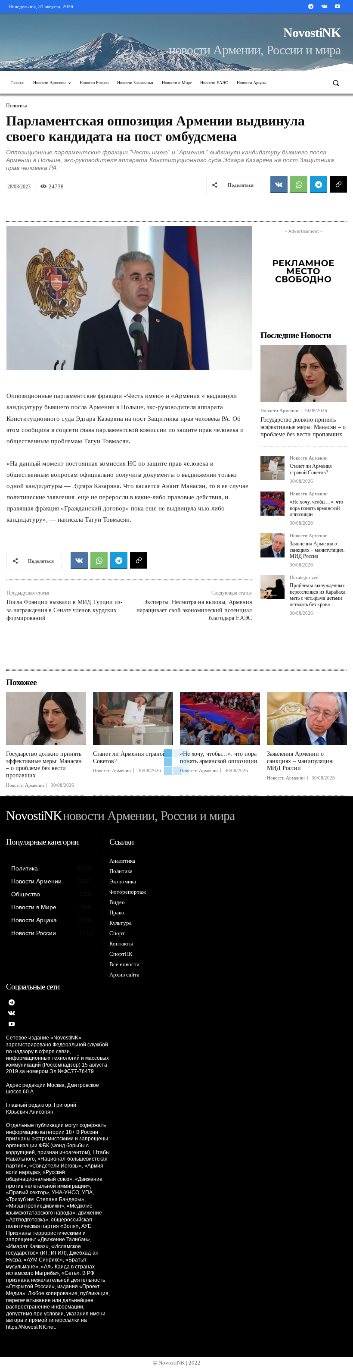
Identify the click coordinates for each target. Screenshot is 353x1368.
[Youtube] (337, 6)
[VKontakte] (324, 6)
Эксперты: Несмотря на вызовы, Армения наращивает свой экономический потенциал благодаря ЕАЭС (194, 610)
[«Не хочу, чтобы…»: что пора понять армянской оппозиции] (272, 503)
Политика (16, 105)
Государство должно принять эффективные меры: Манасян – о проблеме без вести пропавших (303, 427)
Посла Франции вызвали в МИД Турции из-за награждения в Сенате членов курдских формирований (64, 610)
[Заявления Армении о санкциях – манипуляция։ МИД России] (272, 545)
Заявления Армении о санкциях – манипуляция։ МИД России (317, 550)
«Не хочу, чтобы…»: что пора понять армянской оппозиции (316, 508)
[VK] (279, 184)
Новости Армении (279, 410)
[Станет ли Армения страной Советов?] (272, 468)
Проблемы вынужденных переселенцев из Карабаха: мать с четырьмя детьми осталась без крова (318, 594)
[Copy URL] (338, 184)
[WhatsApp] (298, 184)
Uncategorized (304, 577)
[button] (336, 83)
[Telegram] (310, 6)
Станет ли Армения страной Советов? (311, 469)
